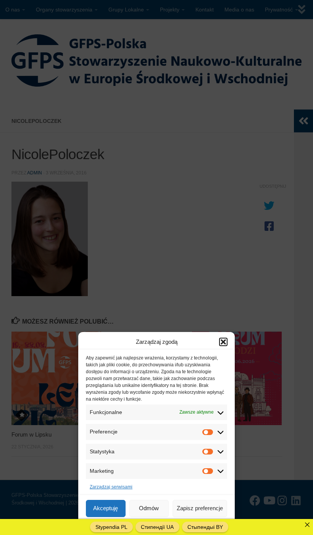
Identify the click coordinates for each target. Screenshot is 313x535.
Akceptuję (105, 508)
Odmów (149, 508)
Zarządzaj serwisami (111, 487)
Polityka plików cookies (132, 525)
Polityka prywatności (181, 525)
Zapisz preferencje (200, 508)
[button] (223, 342)
